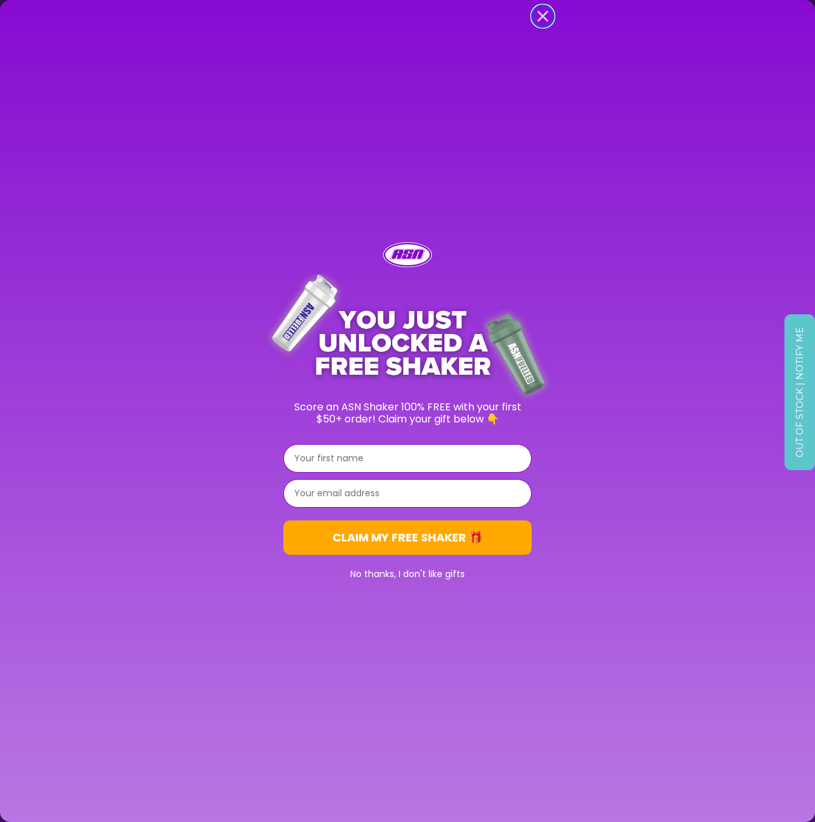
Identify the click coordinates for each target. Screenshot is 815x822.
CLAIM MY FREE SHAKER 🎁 (407, 537)
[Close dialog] (543, 16)
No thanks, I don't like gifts (407, 574)
